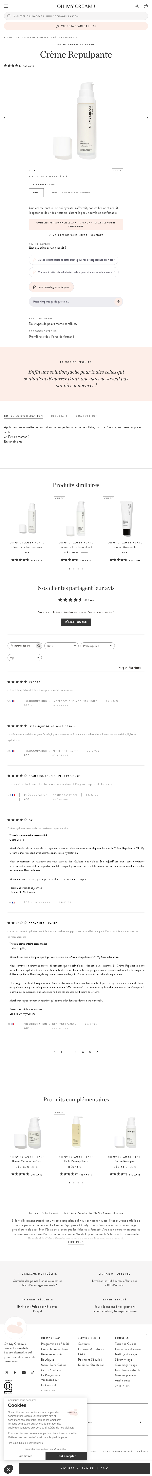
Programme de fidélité (55, 1344)
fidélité (61, 176)
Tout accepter (66, 1456)
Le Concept (48, 1385)
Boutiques (47, 1359)
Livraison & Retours (91, 1349)
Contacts (84, 1344)
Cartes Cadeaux (51, 1370)
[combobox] (61, 645)
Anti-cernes (122, 1380)
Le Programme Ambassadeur (50, 1377)
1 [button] (69, 568)
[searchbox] (21, 646)
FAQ (81, 1354)
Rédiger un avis (76, 622)
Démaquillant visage (128, 1349)
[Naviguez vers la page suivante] (97, 1052)
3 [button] (78, 568)
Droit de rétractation (91, 1365)
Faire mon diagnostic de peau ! (54, 287)
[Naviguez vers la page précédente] (54, 1052)
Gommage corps (125, 1375)
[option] (76, 224)
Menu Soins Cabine (53, 1365)
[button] (8, 1469)
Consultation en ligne (54, 1349)
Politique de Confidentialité (111, 1451)
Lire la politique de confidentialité (26, 1443)
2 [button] (73, 568)
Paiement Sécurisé (90, 1359)
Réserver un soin (52, 1354)
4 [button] (82, 568)
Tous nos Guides (125, 1344)
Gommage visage (126, 1365)
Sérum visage (123, 1359)
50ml (36, 192)
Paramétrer (25, 1456)
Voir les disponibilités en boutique (78, 235)
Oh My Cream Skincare (76, 44)
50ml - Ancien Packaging (71, 192)
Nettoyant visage (126, 1354)
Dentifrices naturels (127, 1370)
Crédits (142, 1451)
